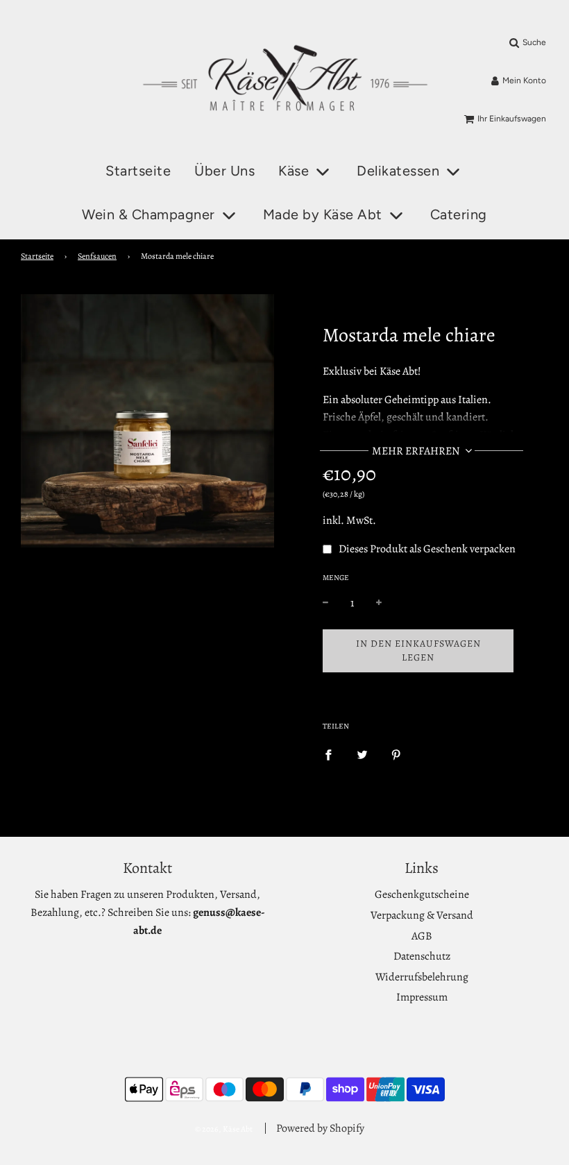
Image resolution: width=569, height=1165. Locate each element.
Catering (458, 214)
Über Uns (224, 170)
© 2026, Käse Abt (224, 1128)
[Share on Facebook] (328, 754)
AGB (421, 936)
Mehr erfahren (417, 451)
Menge (336, 577)
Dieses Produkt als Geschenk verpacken (427, 548)
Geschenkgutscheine (422, 894)
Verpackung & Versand (422, 915)
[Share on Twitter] (362, 754)
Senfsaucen (97, 256)
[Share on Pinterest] (396, 754)
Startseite (138, 170)
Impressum (422, 997)
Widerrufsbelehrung (421, 977)
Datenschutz (421, 956)
